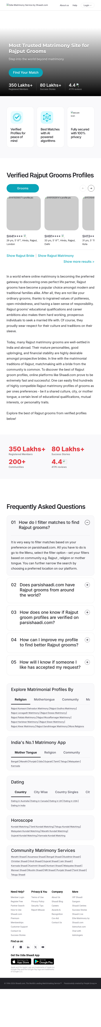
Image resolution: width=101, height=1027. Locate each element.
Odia (40, 761)
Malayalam (74, 761)
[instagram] (20, 947)
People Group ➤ (90, 983)
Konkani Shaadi (54, 865)
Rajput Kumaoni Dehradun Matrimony (30, 708)
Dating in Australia (20, 801)
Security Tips (37, 905)
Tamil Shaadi (79, 870)
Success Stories (18, 935)
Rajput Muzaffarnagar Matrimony (53, 717)
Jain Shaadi (65, 861)
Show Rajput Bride (20, 256)
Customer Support (19, 926)
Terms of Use (37, 897)
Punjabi (33, 761)
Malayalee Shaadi (72, 865)
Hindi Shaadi (35, 861)
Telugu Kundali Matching (67, 826)
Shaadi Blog (57, 901)
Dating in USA (70, 801)
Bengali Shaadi (54, 856)
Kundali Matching (20, 826)
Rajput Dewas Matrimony (53, 713)
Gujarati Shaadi (50, 861)
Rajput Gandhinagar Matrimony (52, 726)
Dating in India (18, 805)
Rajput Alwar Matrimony (23, 726)
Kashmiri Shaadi (37, 865)
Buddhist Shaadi (71, 856)
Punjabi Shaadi (64, 870)
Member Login (17, 897)
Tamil (56, 761)
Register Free (17, 901)
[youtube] (43, 947)
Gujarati (48, 761)
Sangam (76, 901)
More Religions (76, 726)
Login (86, 5)
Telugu (63, 761)
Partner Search (17, 905)
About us (64, 5)
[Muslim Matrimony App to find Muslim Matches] (21, 961)
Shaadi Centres (79, 905)
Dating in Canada (39, 801)
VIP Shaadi (77, 897)
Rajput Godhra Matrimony (63, 708)
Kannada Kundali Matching (51, 835)
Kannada (15, 766)
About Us (56, 897)
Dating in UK (56, 801)
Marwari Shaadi (19, 870)
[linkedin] (28, 947)
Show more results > (79, 261)
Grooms (22, 188)
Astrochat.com (79, 926)
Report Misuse (38, 910)
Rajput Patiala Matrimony (23, 717)
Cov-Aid (55, 918)
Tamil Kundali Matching (41, 826)
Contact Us (16, 931)
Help (75, 5)
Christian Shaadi (19, 861)
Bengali (15, 761)
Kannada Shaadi (19, 865)
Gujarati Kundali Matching (24, 835)
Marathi (24, 761)
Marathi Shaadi (18, 856)
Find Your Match (26, 72)
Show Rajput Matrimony (56, 256)
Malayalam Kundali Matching (25, 831)
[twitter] (35, 947)
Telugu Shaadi (18, 874)
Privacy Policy (37, 901)
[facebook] (13, 947)
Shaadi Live (77, 914)
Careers (55, 905)
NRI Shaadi (49, 870)
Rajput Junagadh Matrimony (25, 713)
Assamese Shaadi (36, 856)
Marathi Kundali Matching (54, 831)
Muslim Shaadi (35, 870)
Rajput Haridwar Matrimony (24, 722)
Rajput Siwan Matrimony (52, 722)
